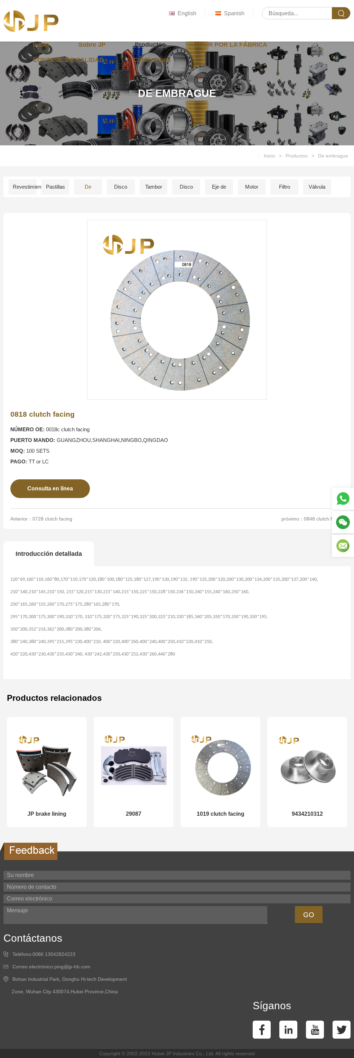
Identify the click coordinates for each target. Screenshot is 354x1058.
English (187, 13)
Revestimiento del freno (25, 189)
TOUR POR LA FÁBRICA (231, 44)
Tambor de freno (154, 189)
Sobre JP (91, 44)
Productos (150, 44)
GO (308, 915)
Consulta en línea (50, 488)
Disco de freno (121, 189)
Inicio (41, 44)
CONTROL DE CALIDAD (68, 59)
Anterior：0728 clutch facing (41, 519)
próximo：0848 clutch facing (312, 519)
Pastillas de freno (55, 189)
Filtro (284, 187)
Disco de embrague (187, 189)
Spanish (234, 13)
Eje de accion (219, 189)
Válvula (317, 187)
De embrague (333, 156)
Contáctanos (152, 59)
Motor (251, 187)
